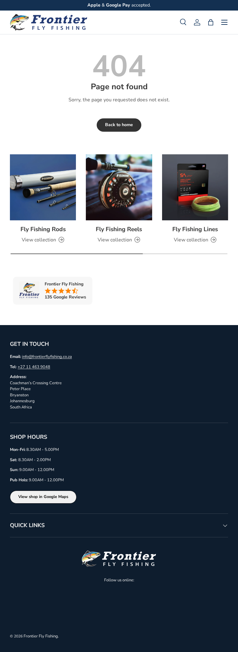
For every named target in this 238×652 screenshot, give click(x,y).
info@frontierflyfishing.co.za (47, 356)
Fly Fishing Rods (43, 229)
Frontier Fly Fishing (41, 636)
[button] (211, 22)
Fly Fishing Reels (119, 229)
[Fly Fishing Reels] (119, 187)
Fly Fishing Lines (195, 229)
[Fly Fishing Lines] (195, 187)
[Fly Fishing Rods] (43, 187)
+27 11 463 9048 (34, 367)
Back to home (119, 125)
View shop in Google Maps (43, 497)
